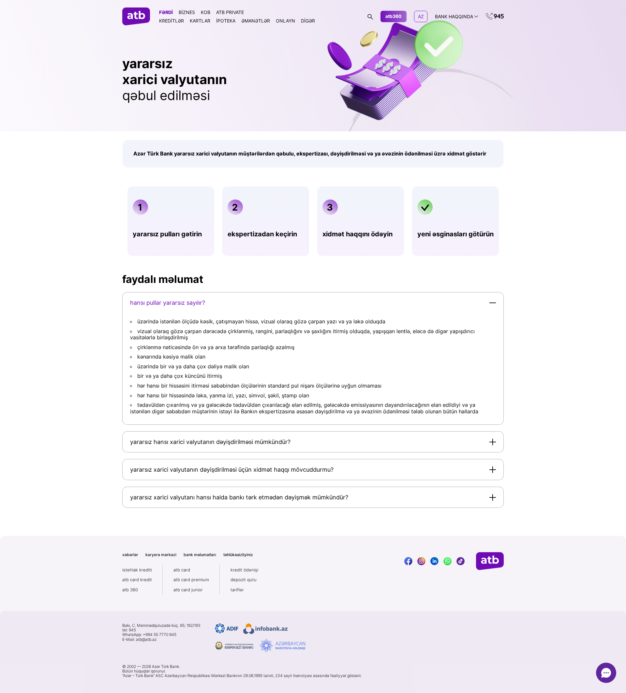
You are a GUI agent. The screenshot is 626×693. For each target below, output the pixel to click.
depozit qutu (244, 579)
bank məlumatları (200, 554)
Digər (308, 20)
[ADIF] (226, 628)
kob (205, 12)
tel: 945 (129, 630)
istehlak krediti (137, 569)
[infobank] (265, 628)
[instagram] (421, 561)
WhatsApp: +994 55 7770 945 (149, 634)
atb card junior (188, 589)
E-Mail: (139, 639)
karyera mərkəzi (160, 554)
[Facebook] (408, 561)
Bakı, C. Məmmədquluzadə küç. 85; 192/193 (161, 625)
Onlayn (285, 20)
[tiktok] (460, 561)
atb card (181, 569)
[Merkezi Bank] (234, 646)
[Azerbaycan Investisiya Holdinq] (282, 645)
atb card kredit (137, 579)
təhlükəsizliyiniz (238, 554)
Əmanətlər (255, 20)
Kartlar (200, 20)
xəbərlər (130, 554)
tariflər (237, 589)
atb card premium (191, 579)
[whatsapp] (447, 561)
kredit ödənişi (244, 569)
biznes (187, 12)
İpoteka (225, 20)
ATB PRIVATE (230, 12)
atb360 (393, 16)
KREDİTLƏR (171, 20)
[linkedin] (434, 561)
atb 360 (130, 589)
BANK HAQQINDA (454, 16)
